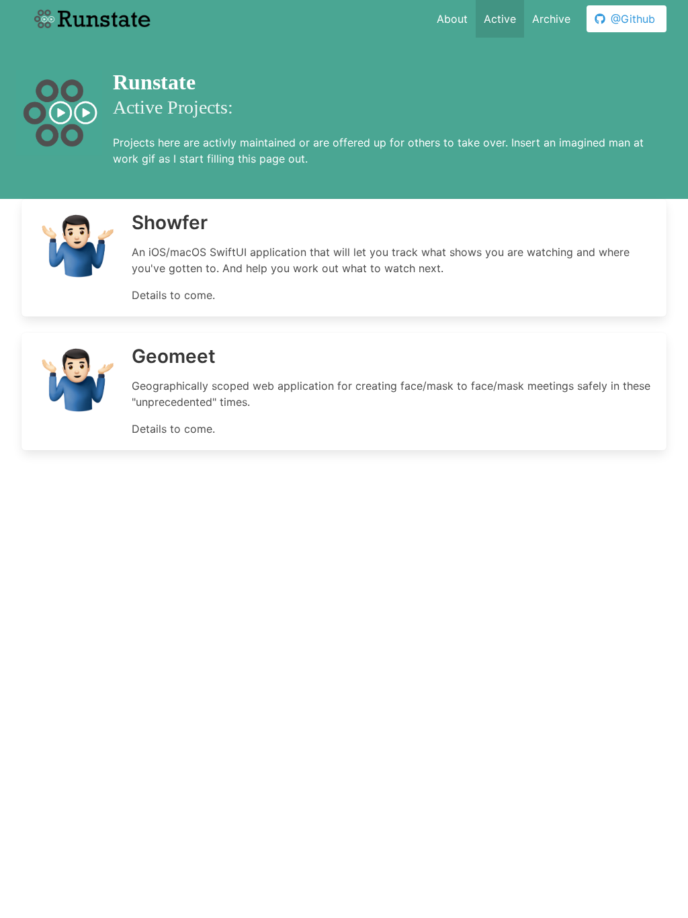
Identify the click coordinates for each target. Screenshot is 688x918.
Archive (551, 19)
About (452, 19)
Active (500, 19)
